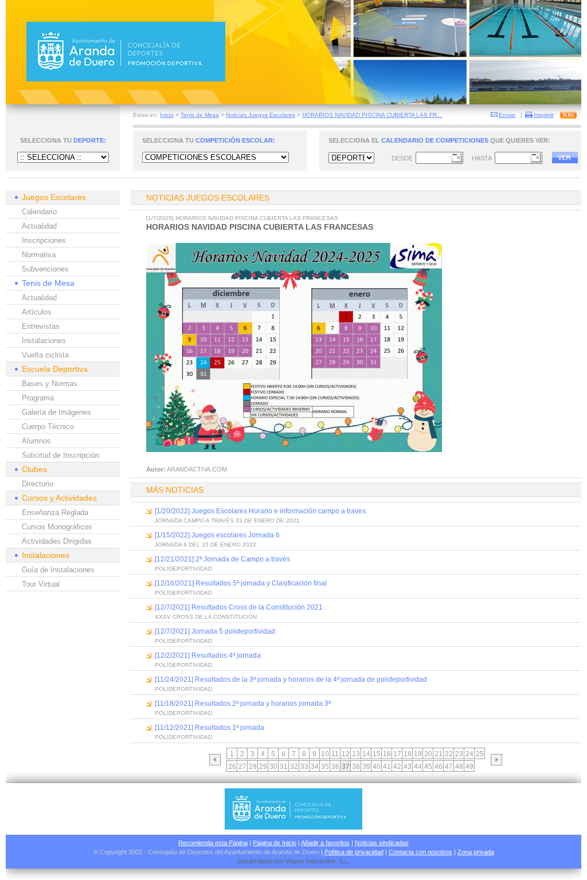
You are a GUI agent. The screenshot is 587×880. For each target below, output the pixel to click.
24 (469, 754)
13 (356, 754)
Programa (38, 398)
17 (397, 754)
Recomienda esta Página (213, 842)
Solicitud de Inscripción (60, 455)
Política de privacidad (353, 851)
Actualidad (39, 226)
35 (325, 767)
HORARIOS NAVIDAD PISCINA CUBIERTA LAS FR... (372, 115)
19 (418, 754)
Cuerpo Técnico (48, 426)
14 (366, 754)
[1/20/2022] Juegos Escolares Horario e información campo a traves (260, 511)
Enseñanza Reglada (55, 512)
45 (428, 767)
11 (335, 754)
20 (428, 754)
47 (449, 767)
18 (408, 754)
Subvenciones (45, 269)
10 (325, 754)
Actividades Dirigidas (57, 541)
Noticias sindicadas (382, 842)
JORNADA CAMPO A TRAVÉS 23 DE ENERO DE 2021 (227, 520)
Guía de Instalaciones (58, 569)
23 (459, 754)
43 (408, 767)
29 (263, 767)
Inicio (167, 115)
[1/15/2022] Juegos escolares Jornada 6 (217, 535)
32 (294, 767)
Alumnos (36, 441)
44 (418, 767)
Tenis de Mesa (200, 115)
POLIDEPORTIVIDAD (183, 568)
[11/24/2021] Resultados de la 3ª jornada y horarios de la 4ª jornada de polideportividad (291, 679)
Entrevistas (41, 326)
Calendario (39, 211)
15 (377, 754)
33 (304, 767)
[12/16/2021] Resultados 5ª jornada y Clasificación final (241, 583)
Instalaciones (44, 340)
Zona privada (475, 851)
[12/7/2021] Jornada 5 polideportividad (215, 631)
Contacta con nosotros (420, 851)
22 (449, 754)
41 (387, 767)
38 (356, 767)
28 (253, 767)
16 (387, 754)
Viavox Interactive (310, 861)
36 (335, 767)
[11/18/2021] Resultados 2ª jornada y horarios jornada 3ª (243, 704)
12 (346, 754)
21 (439, 754)
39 (366, 767)
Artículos (37, 312)
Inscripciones (44, 240)
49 (469, 767)
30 (273, 767)
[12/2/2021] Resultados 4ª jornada (208, 655)
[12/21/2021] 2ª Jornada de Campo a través (222, 559)
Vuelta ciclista (45, 355)
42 (397, 767)
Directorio (37, 484)
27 (242, 767)
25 (480, 754)
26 (232, 767)
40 (377, 767)
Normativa (39, 254)
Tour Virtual (41, 584)
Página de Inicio (274, 842)
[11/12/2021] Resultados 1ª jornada (209, 728)
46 (439, 767)
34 (315, 767)
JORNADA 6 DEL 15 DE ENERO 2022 (205, 544)
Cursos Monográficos (57, 526)
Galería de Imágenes (56, 412)
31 (284, 767)
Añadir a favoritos (325, 842)
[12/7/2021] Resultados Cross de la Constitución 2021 (239, 607)
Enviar (507, 115)
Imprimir (544, 115)
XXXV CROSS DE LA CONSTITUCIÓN (206, 617)
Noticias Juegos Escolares (260, 115)
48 (459, 767)
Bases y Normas (49, 383)
